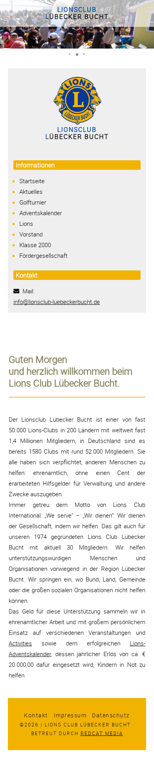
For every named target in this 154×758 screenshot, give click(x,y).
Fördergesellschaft (43, 255)
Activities (20, 643)
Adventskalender (40, 213)
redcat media (102, 733)
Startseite (32, 181)
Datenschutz (111, 715)
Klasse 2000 (35, 245)
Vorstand (31, 234)
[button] (69, 54)
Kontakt (36, 715)
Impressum (70, 715)
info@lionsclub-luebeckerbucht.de (56, 302)
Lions (26, 223)
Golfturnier (32, 202)
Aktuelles (31, 191)
